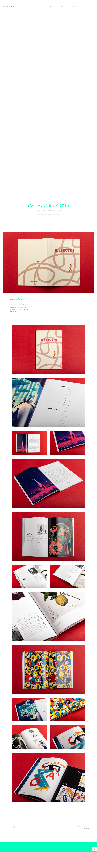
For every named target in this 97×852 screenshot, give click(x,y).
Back (45, 827)
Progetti (51, 6)
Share (51, 827)
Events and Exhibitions (54, 214)
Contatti (75, 6)
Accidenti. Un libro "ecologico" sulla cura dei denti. (80, 827)
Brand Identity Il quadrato (14, 827)
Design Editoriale (41, 214)
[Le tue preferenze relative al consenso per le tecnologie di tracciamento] (94, 849)
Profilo (63, 6)
